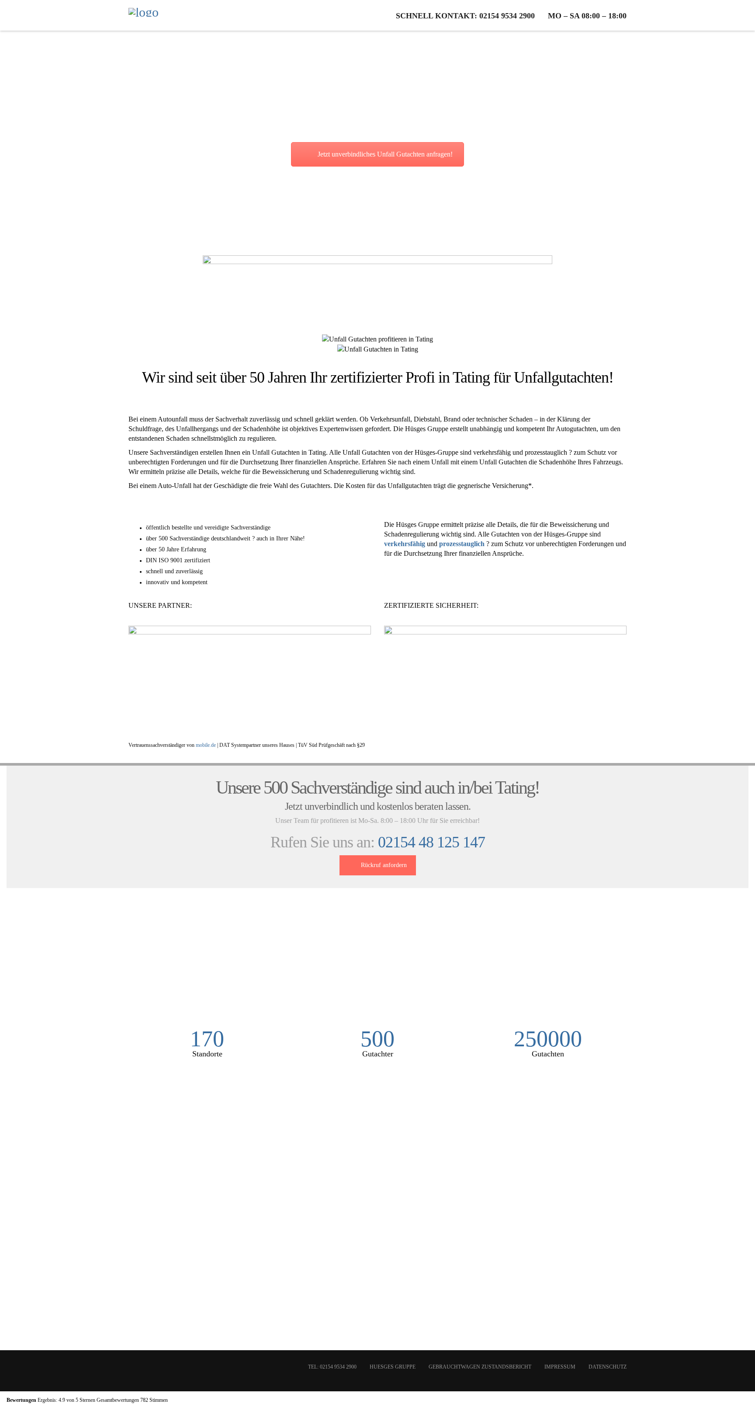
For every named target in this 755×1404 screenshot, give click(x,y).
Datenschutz (608, 1367)
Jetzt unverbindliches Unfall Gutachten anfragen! (385, 154)
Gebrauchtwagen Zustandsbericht (480, 1367)
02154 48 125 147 (431, 842)
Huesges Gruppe (393, 1367)
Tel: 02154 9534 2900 (332, 1367)
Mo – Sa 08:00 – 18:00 (587, 15)
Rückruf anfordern (384, 865)
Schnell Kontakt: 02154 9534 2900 (465, 15)
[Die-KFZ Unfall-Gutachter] (143, 15)
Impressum (559, 1367)
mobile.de (206, 745)
